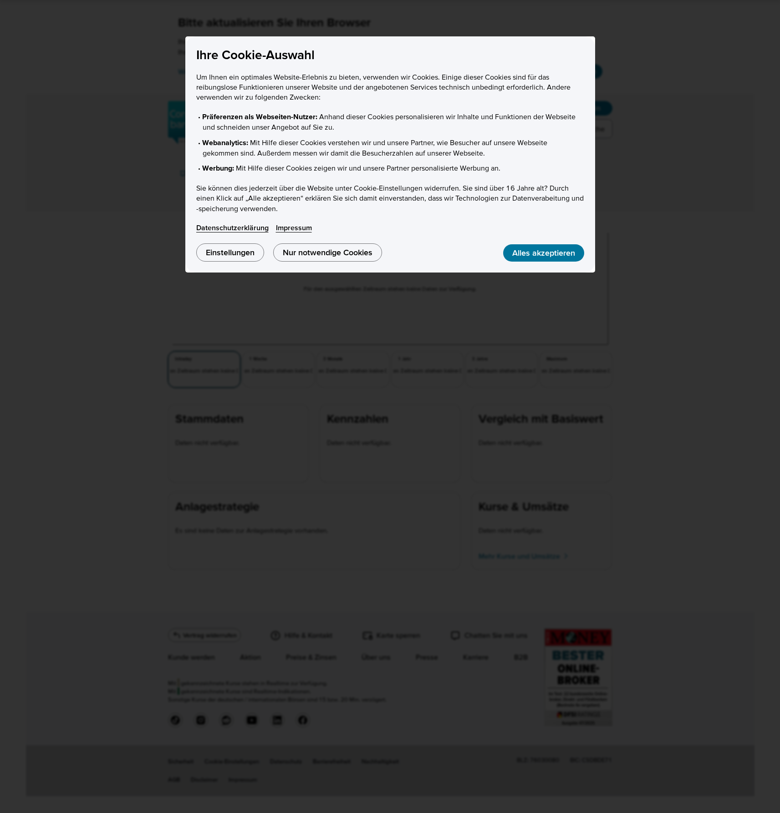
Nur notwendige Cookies (327, 252)
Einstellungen (230, 252)
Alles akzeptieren (543, 253)
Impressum (294, 227)
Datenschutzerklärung (232, 227)
